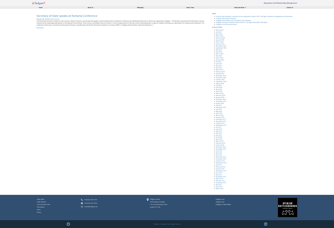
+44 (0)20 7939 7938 (90, 203)
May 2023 (219, 50)
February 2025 (220, 38)
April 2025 (219, 34)
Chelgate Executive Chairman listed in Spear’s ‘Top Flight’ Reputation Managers (241, 22)
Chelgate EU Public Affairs (223, 204)
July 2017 (219, 127)
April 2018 (219, 113)
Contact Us (290, 7)
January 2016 (220, 145)
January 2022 (220, 60)
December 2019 (221, 99)
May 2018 (219, 111)
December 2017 (221, 119)
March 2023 (219, 54)
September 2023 (221, 48)
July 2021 (219, 62)
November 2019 (221, 101)
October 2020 (220, 80)
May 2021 (219, 66)
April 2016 (219, 139)
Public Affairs (40, 199)
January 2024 (220, 44)
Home (40, 7)
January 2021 (220, 74)
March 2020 (219, 93)
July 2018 (219, 109)
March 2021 (219, 70)
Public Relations (41, 202)
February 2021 (220, 72)
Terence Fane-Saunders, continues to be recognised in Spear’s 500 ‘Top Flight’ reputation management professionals (254, 16)
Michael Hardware (54, 19)
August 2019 (220, 103)
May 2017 (219, 131)
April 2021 (219, 68)
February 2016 (220, 143)
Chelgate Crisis (220, 202)
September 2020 (221, 82)
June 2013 (219, 173)
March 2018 (219, 115)
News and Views (239, 7)
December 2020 (221, 76)
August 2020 (220, 84)
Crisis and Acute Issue (43, 204)
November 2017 (221, 121)
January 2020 (220, 97)
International (40, 207)
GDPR (38, 209)
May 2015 (219, 153)
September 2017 (221, 125)
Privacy (39, 212)
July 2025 (219, 32)
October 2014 (220, 161)
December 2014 (221, 157)
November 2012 (221, 177)
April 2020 (219, 91)
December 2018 (221, 107)
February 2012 (220, 181)
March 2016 (219, 141)
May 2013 (219, 175)
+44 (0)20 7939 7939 (90, 199)
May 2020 (219, 89)
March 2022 (219, 58)
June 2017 (219, 129)
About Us (90, 7)
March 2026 (219, 30)
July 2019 (219, 105)
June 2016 (219, 137)
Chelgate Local (220, 199)
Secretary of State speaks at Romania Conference (67, 16)
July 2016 (219, 135)
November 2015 (221, 149)
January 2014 (220, 169)
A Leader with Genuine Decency (226, 18)
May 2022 (219, 56)
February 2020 (220, 95)
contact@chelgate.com (91, 206)
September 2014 (221, 163)
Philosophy (140, 7)
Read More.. (40, 28)
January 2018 (220, 117)
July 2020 (219, 86)
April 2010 (219, 187)
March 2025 (219, 36)
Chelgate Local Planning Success (226, 24)
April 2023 (219, 52)
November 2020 (221, 78)
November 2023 (221, 46)
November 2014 (221, 159)
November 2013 (221, 171)
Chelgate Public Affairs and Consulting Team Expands (233, 20)
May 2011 (219, 185)
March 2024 (219, 42)
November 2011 (221, 183)
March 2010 (219, 189)
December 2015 (221, 147)
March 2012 (219, 179)
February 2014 (220, 167)
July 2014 (219, 165)
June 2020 (219, 87)
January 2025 (220, 40)
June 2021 (219, 64)
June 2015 (219, 151)
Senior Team (190, 7)
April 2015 (219, 155)
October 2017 (220, 123)
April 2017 (219, 133)
